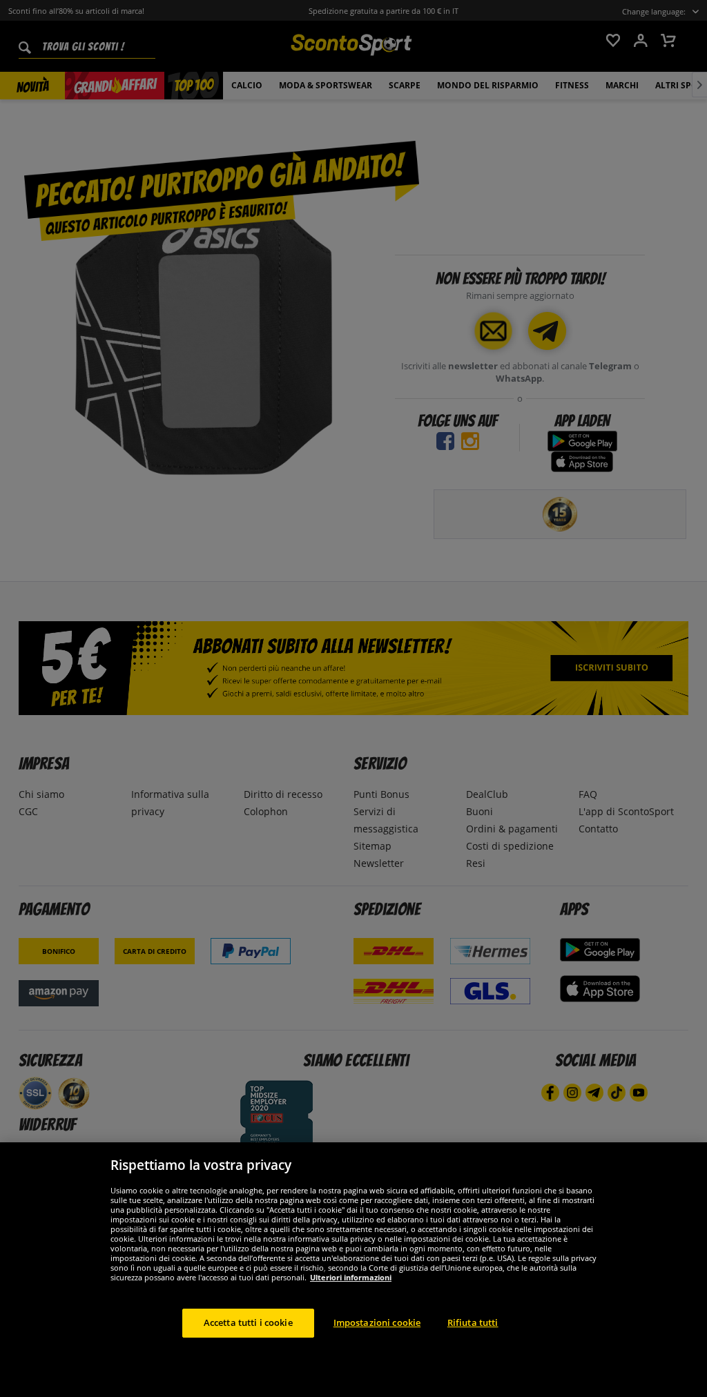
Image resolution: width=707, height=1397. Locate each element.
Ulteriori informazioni (350, 1277)
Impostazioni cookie (376, 1322)
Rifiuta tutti (472, 1322)
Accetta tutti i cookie (248, 1322)
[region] (353, 1269)
